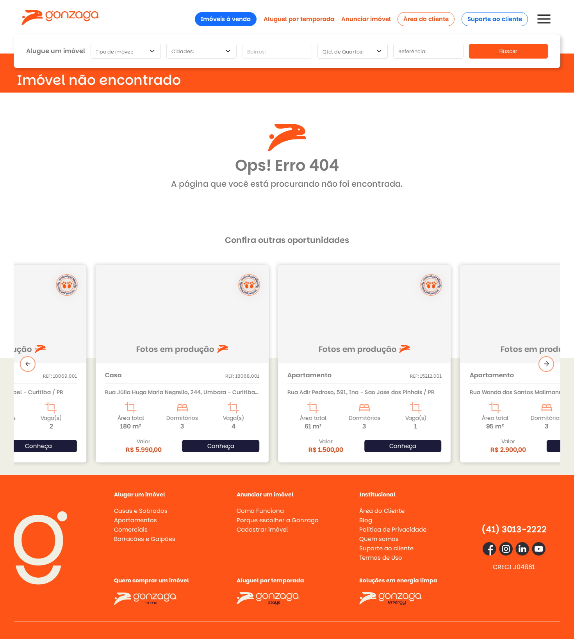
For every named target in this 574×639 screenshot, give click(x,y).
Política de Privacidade (392, 529)
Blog (365, 520)
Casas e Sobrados (141, 511)
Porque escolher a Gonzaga (278, 520)
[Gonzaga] (60, 19)
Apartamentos (135, 520)
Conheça (143, 446)
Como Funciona (260, 511)
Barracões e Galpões (144, 539)
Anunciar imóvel (366, 19)
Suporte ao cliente (494, 19)
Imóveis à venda (226, 19)
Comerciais (131, 529)
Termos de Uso (380, 557)
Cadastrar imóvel (262, 529)
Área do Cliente (382, 511)
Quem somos (379, 539)
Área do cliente (426, 19)
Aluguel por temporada (299, 19)
